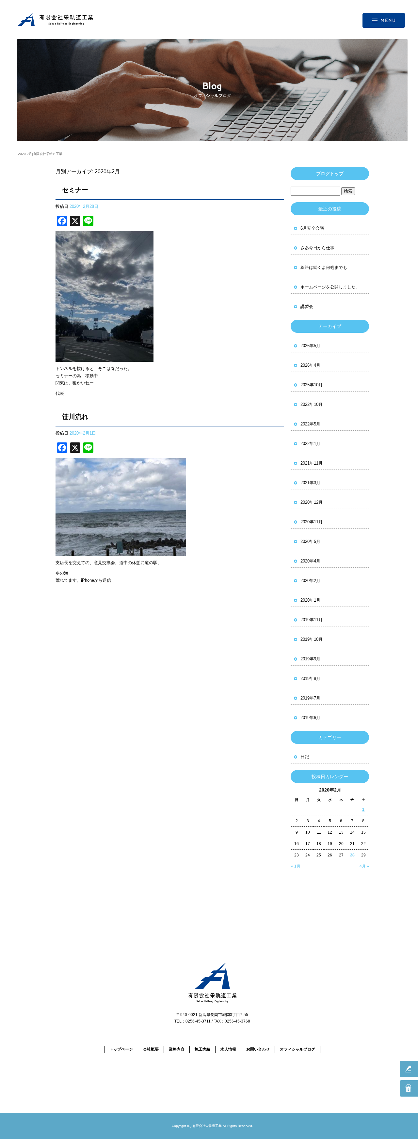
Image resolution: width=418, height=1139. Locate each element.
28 (352, 855)
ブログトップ (330, 173)
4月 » (364, 866)
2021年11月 (311, 463)
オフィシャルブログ (297, 1049)
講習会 (306, 306)
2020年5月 (310, 541)
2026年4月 (310, 365)
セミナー (75, 189)
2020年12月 (311, 502)
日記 (304, 756)
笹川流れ (75, 416)
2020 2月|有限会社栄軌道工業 (40, 154)
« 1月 (295, 866)
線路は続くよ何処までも (323, 267)
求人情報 (228, 1049)
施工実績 (202, 1049)
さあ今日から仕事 (317, 247)
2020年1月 (310, 600)
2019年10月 (311, 639)
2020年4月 (310, 561)
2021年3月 (310, 482)
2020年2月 (310, 580)
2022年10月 (311, 404)
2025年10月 (311, 384)
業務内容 (177, 1049)
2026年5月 (310, 345)
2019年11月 (311, 619)
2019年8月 (310, 678)
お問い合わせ (258, 1049)
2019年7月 (310, 698)
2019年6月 (310, 717)
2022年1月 (310, 443)
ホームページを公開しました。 (330, 287)
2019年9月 (310, 658)
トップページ (121, 1049)
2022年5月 (310, 424)
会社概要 (151, 1049)
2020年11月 (311, 521)
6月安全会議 (312, 228)
